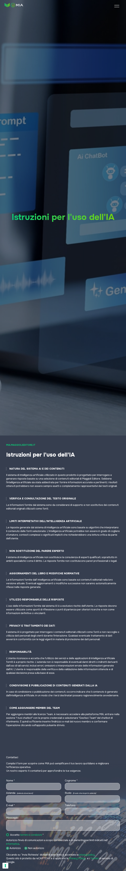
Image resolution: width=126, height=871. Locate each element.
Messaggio (12, 817)
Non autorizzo (36, 848)
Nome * (10, 780)
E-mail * (10, 805)
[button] (117, 6)
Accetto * (27, 834)
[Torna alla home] (14, 5)
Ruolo (80, 793)
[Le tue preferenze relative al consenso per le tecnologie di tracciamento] (5, 866)
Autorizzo (15, 848)
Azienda (19, 793)
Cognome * (71, 780)
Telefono (70, 805)
